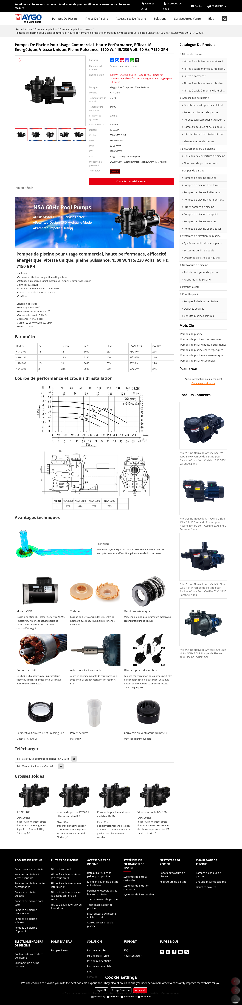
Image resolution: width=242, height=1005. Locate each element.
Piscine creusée (96, 950)
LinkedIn (180, 952)
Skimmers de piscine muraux (27, 964)
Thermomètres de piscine (102, 899)
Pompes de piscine (65, 19)
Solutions (160, 19)
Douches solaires (206, 887)
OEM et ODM (147, 6)
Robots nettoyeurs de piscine (172, 874)
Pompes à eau (59, 950)
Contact (199, 6)
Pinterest (186, 952)
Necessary (99, 996)
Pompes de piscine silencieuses (26, 911)
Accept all (140, 990)
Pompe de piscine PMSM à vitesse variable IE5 (73, 814)
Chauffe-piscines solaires (211, 881)
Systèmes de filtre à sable (138, 894)
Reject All (101, 990)
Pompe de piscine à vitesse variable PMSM (113, 814)
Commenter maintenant (203, 383)
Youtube (162, 952)
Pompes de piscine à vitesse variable (27, 876)
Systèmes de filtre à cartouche (135, 878)
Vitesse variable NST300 (152, 812)
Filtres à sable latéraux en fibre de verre (66, 906)
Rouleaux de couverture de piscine (29, 955)
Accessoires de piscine (131, 19)
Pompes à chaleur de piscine (208, 874)
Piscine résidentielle (99, 961)
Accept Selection (121, 990)
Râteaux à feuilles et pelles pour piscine (99, 874)
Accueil (20, 29)
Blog (211, 19)
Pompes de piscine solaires (26, 920)
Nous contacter (132, 955)
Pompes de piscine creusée (76, 29)
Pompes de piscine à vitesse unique (201, 355)
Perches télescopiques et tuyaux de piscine (102, 892)
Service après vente (187, 19)
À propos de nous (172, 6)
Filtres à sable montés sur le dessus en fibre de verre (66, 895)
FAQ (125, 950)
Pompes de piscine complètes (198, 360)
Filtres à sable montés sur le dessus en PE (66, 876)
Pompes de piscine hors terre (29, 902)
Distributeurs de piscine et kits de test (101, 915)
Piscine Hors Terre (98, 955)
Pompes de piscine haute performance (203, 344)
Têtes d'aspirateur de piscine (99, 906)
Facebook (174, 952)
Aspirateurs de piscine (173, 881)
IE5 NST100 (23, 812)
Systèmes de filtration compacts (136, 887)
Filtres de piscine (96, 19)
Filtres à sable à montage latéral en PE (66, 885)
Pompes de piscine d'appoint (26, 929)
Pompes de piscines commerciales (200, 339)
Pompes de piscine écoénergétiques (201, 350)
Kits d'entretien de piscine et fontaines (102, 883)
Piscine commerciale (99, 966)
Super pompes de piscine (30, 869)
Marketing (146, 996)
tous (29, 29)
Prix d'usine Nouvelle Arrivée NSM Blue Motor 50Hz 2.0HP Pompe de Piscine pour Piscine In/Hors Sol (202, 653)
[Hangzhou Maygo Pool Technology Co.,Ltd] (29, 18)
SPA (89, 971)
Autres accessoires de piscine (100, 924)
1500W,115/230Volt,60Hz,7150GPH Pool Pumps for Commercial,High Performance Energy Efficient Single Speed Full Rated (141, 78)
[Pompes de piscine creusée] (115, 171)
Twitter (168, 952)
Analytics (114, 996)
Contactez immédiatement (131, 181)
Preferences (130, 996)
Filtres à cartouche (62, 869)
